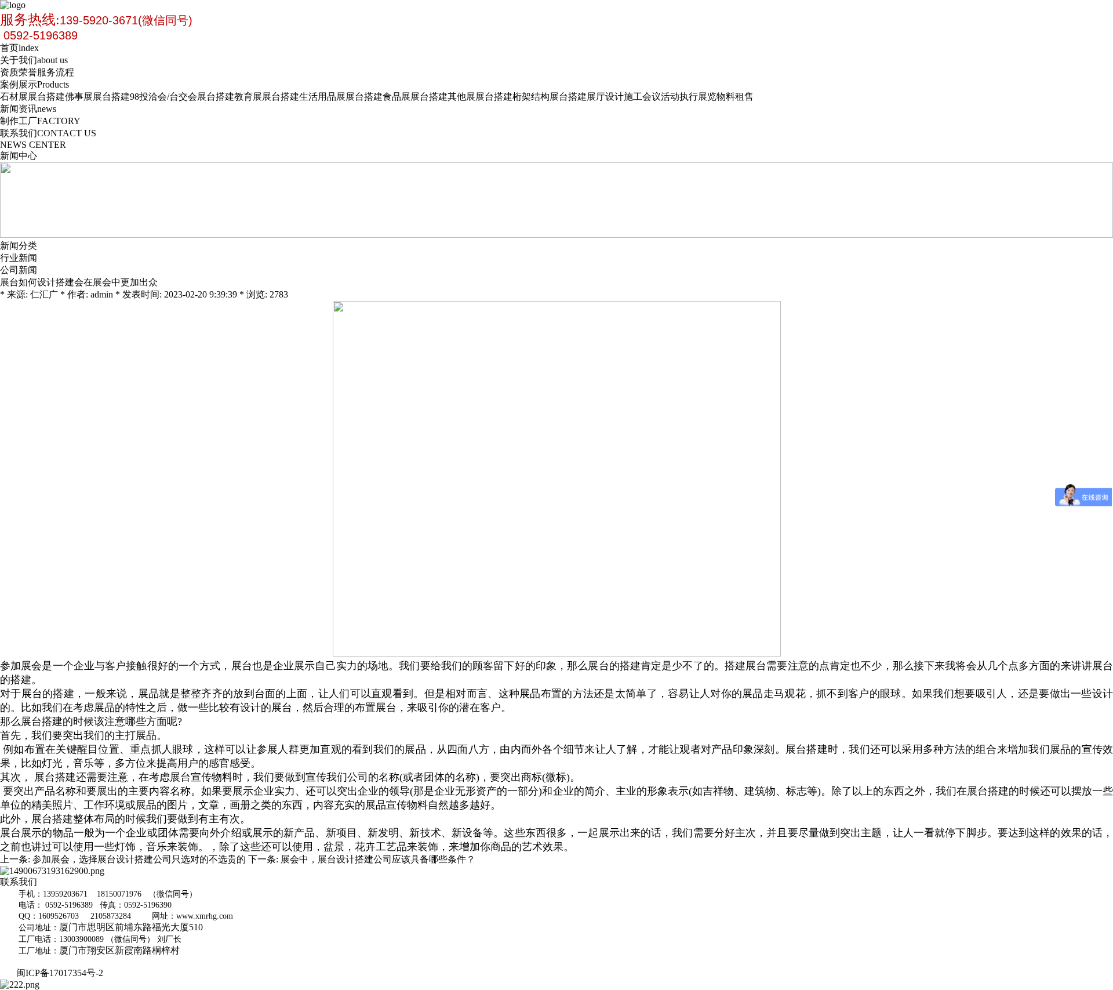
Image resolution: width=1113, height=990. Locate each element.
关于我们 (34, 60)
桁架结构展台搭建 (549, 96)
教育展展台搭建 (266, 96)
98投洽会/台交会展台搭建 (182, 96)
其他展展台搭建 (480, 96)
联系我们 (48, 133)
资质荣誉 (18, 72)
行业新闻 (18, 258)
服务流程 (55, 72)
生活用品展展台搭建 (341, 96)
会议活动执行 (670, 96)
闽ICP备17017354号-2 (62, 973)
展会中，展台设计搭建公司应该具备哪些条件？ (378, 859)
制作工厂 (40, 121)
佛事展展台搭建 (97, 96)
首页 (19, 48)
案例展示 (34, 84)
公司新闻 (18, 270)
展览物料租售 (726, 96)
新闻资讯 (28, 109)
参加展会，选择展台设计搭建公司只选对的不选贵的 (139, 859)
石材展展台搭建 (32, 96)
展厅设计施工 (614, 96)
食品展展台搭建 (415, 96)
